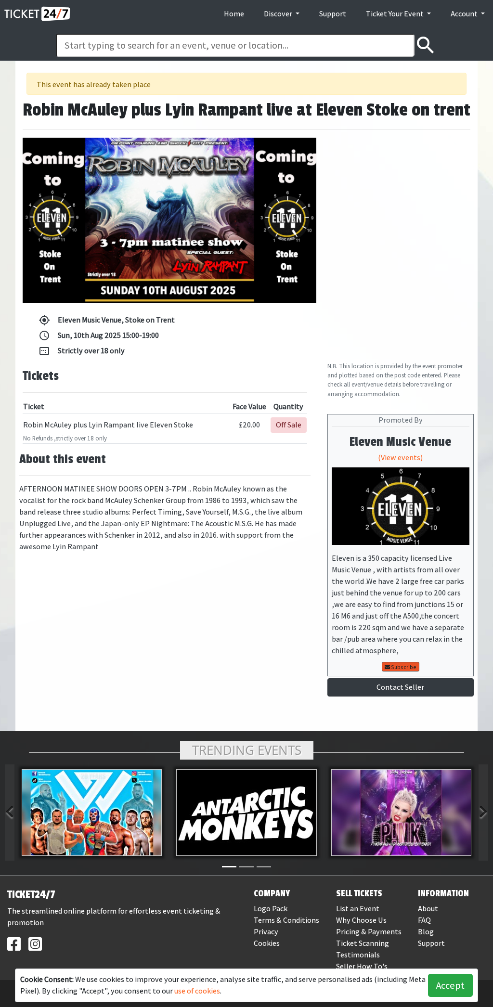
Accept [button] (450, 985)
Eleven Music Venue (400, 442)
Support (332, 14)
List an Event (357, 909)
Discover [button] (279, 14)
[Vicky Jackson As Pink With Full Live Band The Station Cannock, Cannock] (401, 812)
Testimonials (358, 955)
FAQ (424, 920)
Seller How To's (362, 966)
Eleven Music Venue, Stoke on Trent (107, 320)
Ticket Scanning (362, 943)
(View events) (400, 457)
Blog (426, 932)
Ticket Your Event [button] (395, 14)
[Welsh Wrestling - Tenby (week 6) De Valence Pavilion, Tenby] (91, 812)
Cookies (267, 943)
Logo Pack (270, 909)
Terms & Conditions (286, 920)
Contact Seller (400, 687)
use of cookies (197, 991)
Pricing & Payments (369, 932)
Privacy (266, 932)
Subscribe (403, 667)
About (428, 909)
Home (234, 14)
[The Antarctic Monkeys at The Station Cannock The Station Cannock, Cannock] (246, 812)
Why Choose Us (361, 920)
